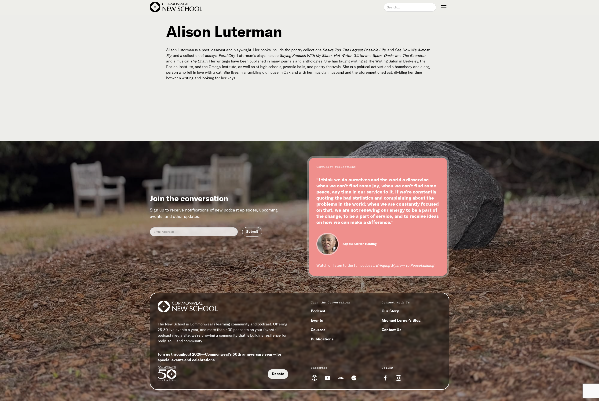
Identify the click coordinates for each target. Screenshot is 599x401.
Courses (318, 329)
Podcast (318, 311)
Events (317, 320)
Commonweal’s (202, 324)
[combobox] (410, 7)
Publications (322, 339)
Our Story (390, 311)
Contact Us (391, 329)
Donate (278, 374)
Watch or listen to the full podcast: (375, 265)
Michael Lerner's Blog (401, 320)
